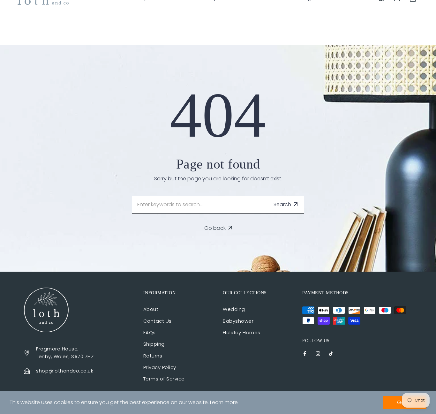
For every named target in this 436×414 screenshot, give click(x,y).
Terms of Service (164, 378)
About (151, 309)
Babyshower (238, 321)
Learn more (224, 402)
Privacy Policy (159, 367)
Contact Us (157, 321)
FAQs (149, 332)
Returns (152, 355)
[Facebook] (304, 353)
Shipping (154, 344)
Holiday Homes (241, 332)
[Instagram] (317, 353)
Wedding (234, 309)
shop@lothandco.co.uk (64, 370)
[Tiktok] (331, 353)
